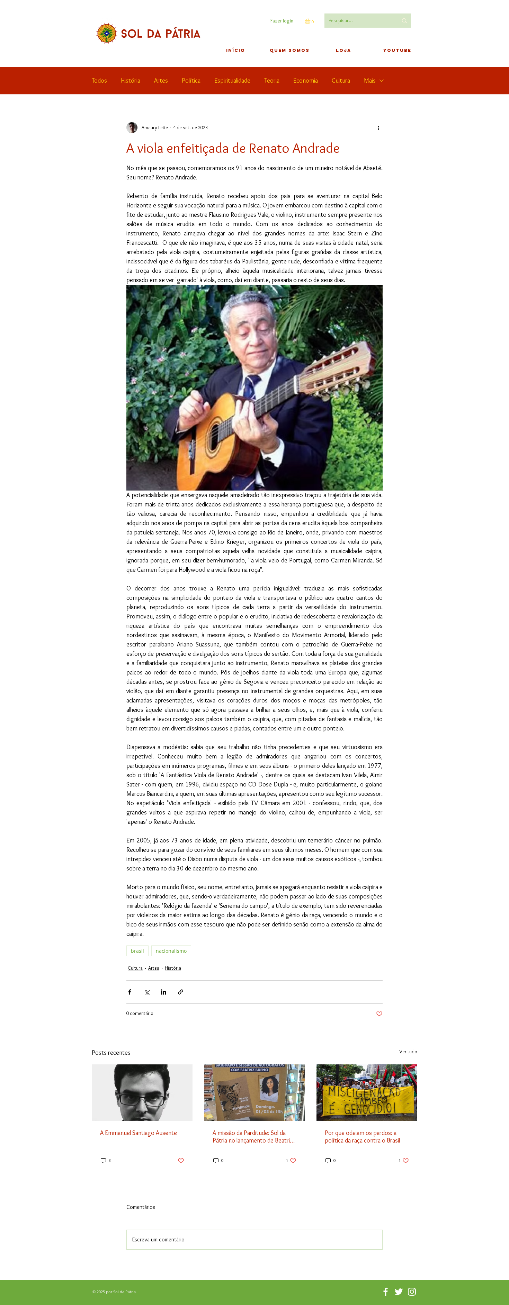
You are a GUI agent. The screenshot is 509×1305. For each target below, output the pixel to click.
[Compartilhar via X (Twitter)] (146, 992)
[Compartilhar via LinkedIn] (163, 992)
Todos (99, 80)
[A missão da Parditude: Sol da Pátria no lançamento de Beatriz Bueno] (254, 1092)
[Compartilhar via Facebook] (129, 992)
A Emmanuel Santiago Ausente (138, 1133)
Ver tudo (408, 1051)
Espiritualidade (232, 80)
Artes (161, 80)
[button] (311, 21)
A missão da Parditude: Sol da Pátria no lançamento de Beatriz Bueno (253, 1136)
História (130, 80)
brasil (137, 951)
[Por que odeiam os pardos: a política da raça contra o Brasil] (366, 1092)
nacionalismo (171, 951)
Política (191, 80)
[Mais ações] (378, 127)
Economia (305, 80)
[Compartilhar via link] (180, 992)
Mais (370, 80)
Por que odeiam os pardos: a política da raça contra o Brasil (362, 1136)
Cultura (341, 80)
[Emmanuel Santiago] (142, 1092)
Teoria (271, 80)
